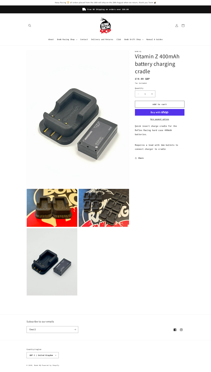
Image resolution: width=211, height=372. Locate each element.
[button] (30, 25)
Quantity (139, 88)
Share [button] (141, 158)
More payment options (159, 119)
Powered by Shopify (50, 365)
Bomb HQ (37, 365)
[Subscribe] (75, 329)
